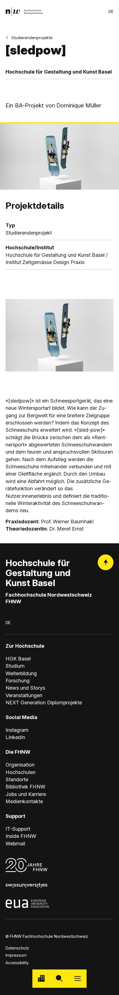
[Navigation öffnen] (78, 978)
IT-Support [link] (18, 829)
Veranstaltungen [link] (24, 695)
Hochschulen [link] (20, 772)
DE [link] (110, 11)
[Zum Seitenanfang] (105, 562)
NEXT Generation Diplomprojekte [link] (44, 702)
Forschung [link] (18, 680)
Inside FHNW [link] (21, 836)
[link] (24, 11)
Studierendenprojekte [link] (32, 37)
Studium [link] (15, 666)
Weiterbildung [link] (21, 673)
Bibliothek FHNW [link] (25, 786)
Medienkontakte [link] (24, 801)
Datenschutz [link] (17, 948)
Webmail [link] (15, 843)
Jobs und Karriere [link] (26, 794)
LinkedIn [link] (15, 737)
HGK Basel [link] (18, 658)
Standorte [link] (17, 779)
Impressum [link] (16, 955)
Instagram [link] (17, 730)
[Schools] (41, 978)
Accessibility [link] (17, 962)
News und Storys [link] (25, 688)
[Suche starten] (59, 978)
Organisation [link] (20, 765)
